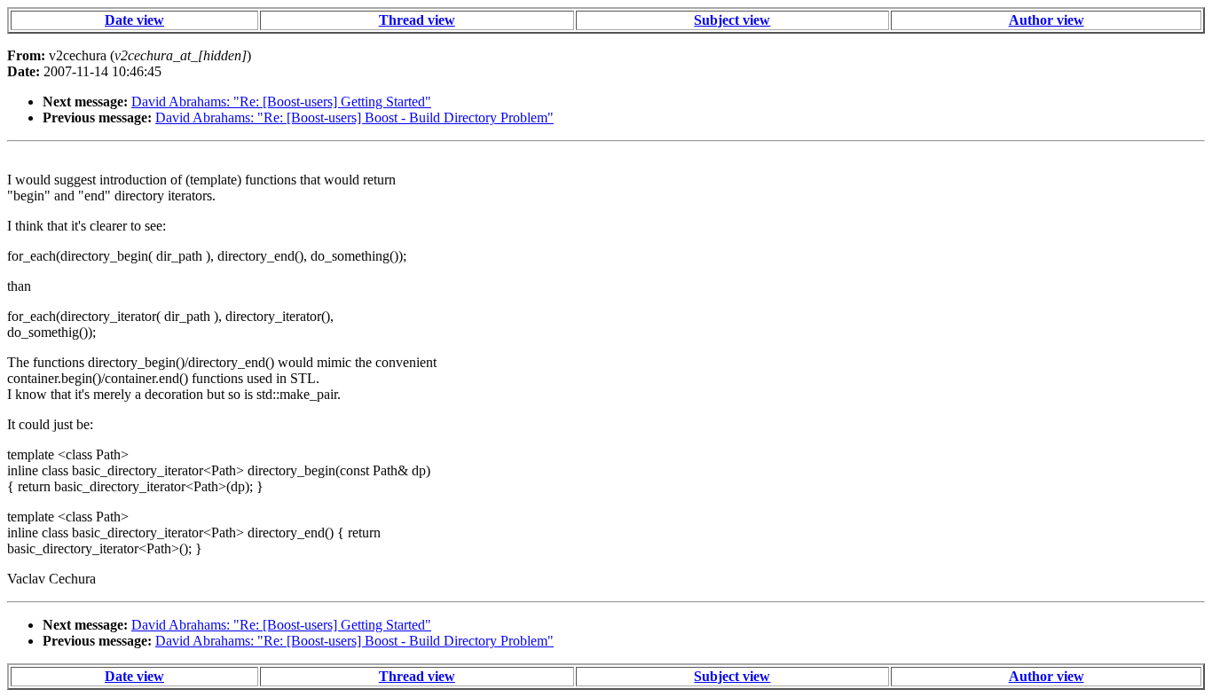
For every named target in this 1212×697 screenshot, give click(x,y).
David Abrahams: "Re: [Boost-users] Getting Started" (281, 101)
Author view (1046, 19)
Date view (134, 19)
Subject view (732, 19)
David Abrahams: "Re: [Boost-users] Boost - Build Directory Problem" (354, 117)
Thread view (417, 19)
